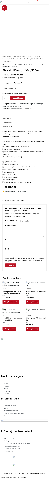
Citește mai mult (10, 302)
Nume (7, 240)
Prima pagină (7, 56)
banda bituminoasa (16, 109)
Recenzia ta (11, 226)
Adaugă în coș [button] (32, 302)
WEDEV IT (23, 477)
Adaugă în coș (17, 98)
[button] (44, 2)
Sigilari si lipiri (12, 66)
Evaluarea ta (11, 220)
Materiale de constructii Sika (22, 56)
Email (7, 249)
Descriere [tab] (7, 118)
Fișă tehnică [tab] (7, 122)
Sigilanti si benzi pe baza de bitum (18, 59)
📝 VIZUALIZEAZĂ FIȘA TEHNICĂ (14, 191)
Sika (31, 109)
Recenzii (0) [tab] (7, 126)
